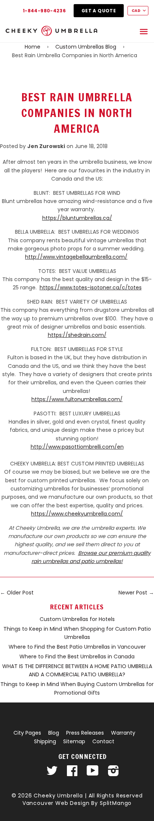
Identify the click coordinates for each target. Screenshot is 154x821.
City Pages (27, 733)
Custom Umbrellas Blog (85, 46)
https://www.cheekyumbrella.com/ (77, 513)
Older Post (20, 592)
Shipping (45, 741)
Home (32, 46)
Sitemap (74, 741)
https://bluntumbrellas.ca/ (77, 218)
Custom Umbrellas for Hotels (77, 619)
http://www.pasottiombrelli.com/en (77, 447)
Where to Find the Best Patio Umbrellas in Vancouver (77, 647)
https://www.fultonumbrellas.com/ (77, 399)
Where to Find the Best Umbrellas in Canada (77, 656)
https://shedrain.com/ (77, 335)
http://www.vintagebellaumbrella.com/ (76, 257)
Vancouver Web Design (56, 803)
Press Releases (85, 733)
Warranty (123, 733)
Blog (53, 733)
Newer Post (132, 592)
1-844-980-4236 (44, 10)
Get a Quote (98, 10)
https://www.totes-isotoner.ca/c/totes (91, 287)
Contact (103, 741)
